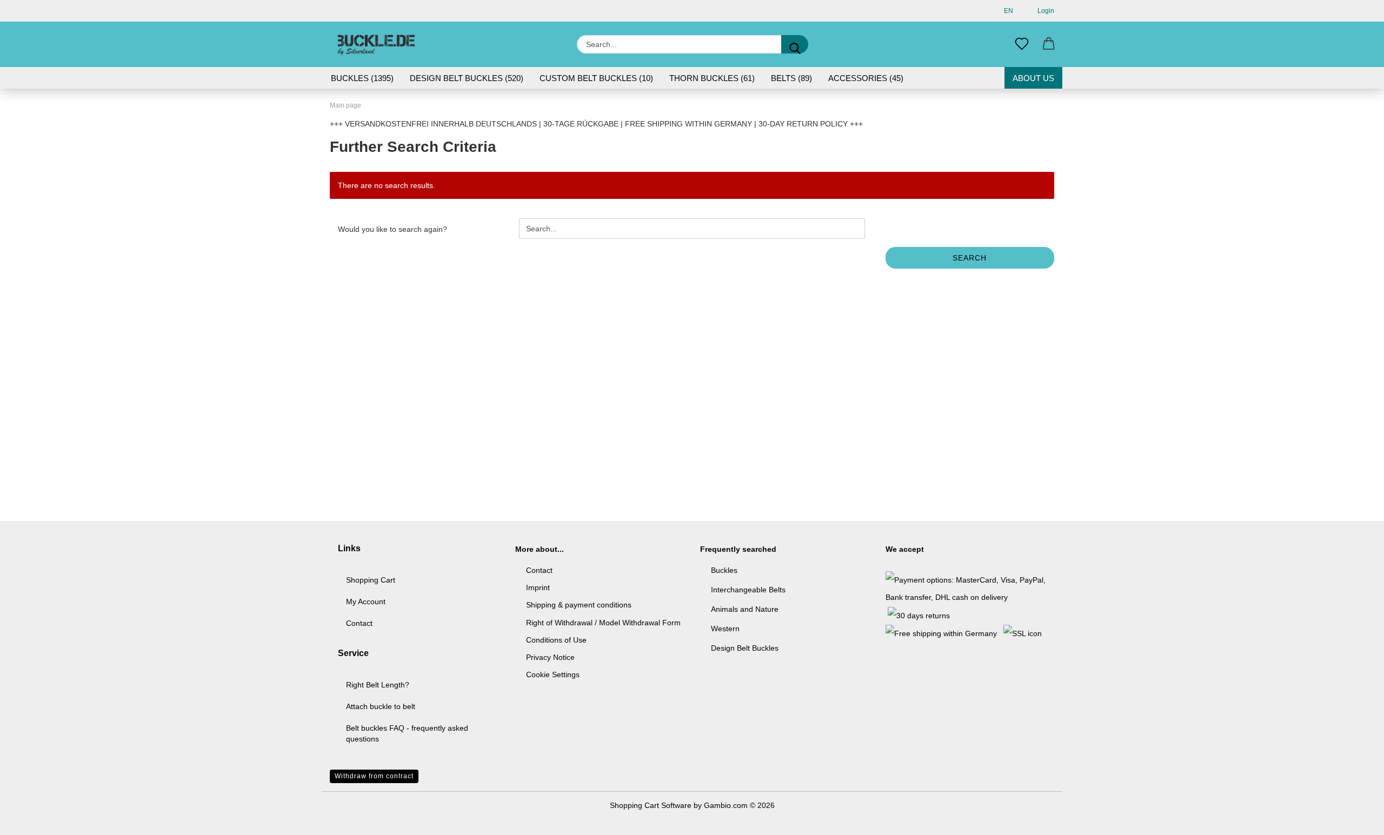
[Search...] (794, 44)
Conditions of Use (556, 640)
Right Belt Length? (377, 684)
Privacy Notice (550, 657)
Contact (359, 623)
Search (970, 257)
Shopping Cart (370, 580)
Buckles (724, 570)
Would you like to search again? (392, 229)
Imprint (538, 587)
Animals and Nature (744, 609)
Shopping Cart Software (650, 805)
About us (1033, 78)
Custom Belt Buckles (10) (596, 78)
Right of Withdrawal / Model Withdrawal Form (603, 622)
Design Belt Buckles (744, 648)
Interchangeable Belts (748, 589)
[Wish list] (1021, 44)
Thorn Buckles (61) (712, 78)
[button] (1048, 44)
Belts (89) (791, 78)
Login (1044, 11)
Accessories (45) (865, 78)
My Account (365, 601)
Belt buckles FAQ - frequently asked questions (407, 733)
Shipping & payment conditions (578, 604)
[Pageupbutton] (1354, 818)
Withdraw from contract (374, 776)
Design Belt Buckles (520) (466, 78)
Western (725, 628)
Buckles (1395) (362, 78)
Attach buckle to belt (380, 706)
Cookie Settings (553, 674)
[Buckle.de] (376, 44)
